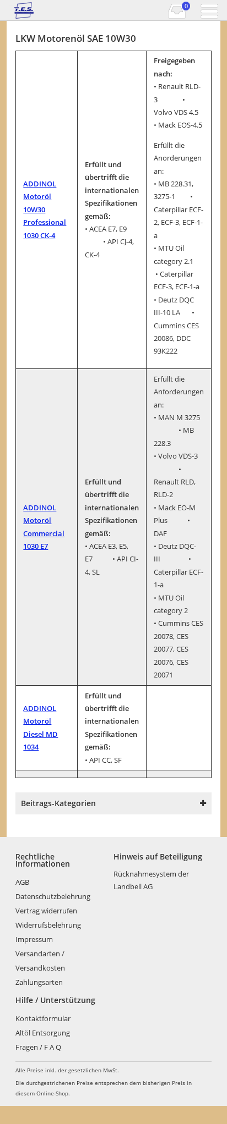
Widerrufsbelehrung (48, 925)
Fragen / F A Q (38, 1047)
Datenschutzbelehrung (52, 896)
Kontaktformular (43, 1018)
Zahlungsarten (39, 982)
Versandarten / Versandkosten (40, 961)
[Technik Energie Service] (60, 10)
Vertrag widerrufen (46, 911)
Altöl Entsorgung (42, 1033)
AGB (22, 882)
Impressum (34, 939)
